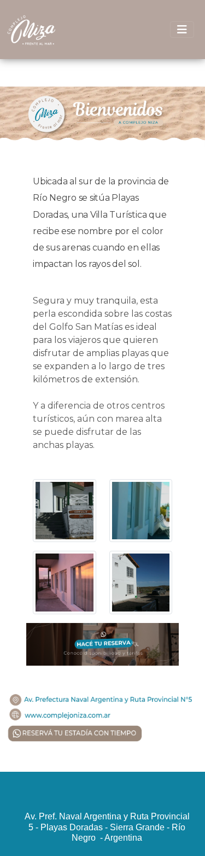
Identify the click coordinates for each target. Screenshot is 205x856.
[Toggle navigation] (182, 29)
